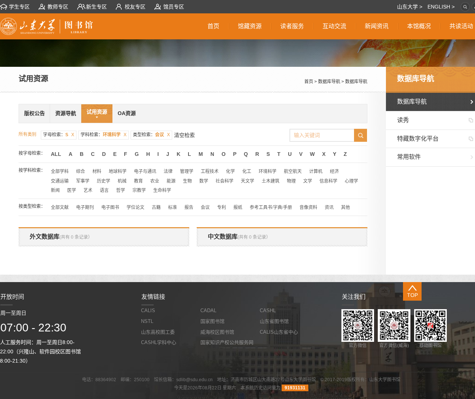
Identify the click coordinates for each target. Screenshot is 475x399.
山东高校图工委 (158, 332)
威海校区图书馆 (217, 332)
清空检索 (184, 135)
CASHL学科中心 (158, 342)
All (56, 154)
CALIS (148, 310)
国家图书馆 (212, 321)
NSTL (147, 321)
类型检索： (151, 134)
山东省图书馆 (274, 321)
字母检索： (58, 134)
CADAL (208, 310)
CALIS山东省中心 (279, 332)
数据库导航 (329, 81)
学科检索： (104, 134)
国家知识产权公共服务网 (226, 342)
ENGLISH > (441, 7)
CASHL (268, 310)
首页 (308, 81)
